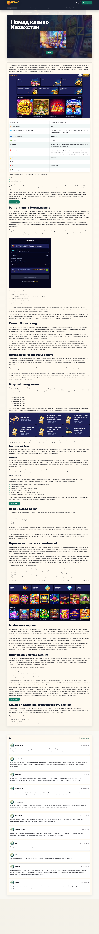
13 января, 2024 (85, 788)
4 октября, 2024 (85, 866)
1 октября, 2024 (85, 855)
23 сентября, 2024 (84, 843)
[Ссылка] (13, 3)
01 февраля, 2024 (85, 759)
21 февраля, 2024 (85, 774)
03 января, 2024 (85, 745)
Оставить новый (85, 738)
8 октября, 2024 (85, 882)
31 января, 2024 (85, 802)
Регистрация (14, 202)
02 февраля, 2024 (84, 815)
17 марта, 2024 (85, 829)
